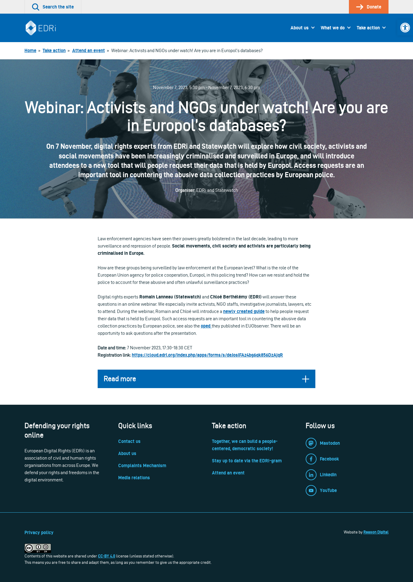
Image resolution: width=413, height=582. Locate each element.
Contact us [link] (129, 441)
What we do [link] (333, 27)
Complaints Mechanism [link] (142, 465)
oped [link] (206, 325)
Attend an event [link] (228, 472)
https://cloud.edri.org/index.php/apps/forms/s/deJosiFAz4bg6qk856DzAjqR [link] (207, 355)
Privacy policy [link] (39, 532)
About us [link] (300, 27)
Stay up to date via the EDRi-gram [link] (247, 460)
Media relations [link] (134, 477)
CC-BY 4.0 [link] (106, 556)
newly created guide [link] (244, 311)
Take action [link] (368, 27)
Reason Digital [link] (376, 532)
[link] (405, 27)
